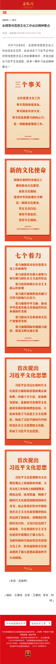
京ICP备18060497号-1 (30, 637)
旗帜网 (5, 19)
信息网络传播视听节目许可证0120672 (34, 643)
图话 (14, 19)
